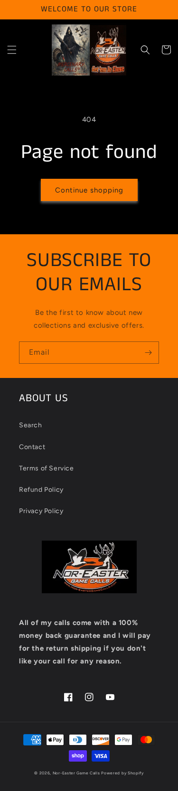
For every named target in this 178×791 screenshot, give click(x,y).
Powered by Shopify (122, 773)
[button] (11, 49)
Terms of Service (46, 468)
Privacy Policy (41, 511)
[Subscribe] (148, 352)
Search (30, 425)
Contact (32, 447)
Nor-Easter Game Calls (76, 773)
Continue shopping (89, 190)
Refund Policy (41, 490)
